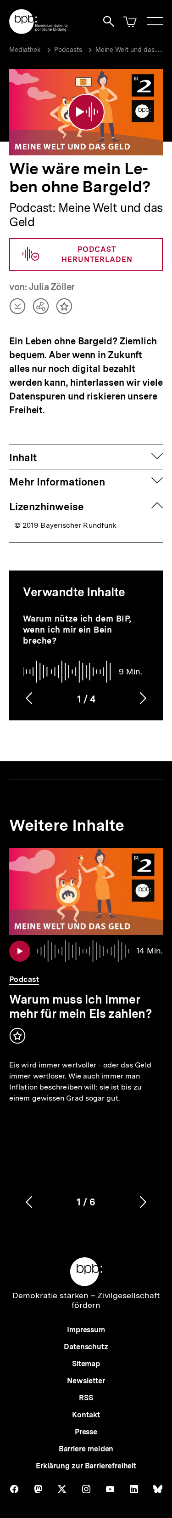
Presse (86, 1431)
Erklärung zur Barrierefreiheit (86, 1465)
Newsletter (86, 1380)
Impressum (86, 1329)
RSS (86, 1397)
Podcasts (68, 49)
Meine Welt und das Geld (133, 49)
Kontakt (86, 1414)
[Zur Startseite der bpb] (39, 31)
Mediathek (25, 49)
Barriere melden (86, 1448)
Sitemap (86, 1363)
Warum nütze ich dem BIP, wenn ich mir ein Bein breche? (77, 629)
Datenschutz (86, 1346)
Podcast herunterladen (97, 254)
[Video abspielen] (86, 112)
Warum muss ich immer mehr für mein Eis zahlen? (80, 1006)
